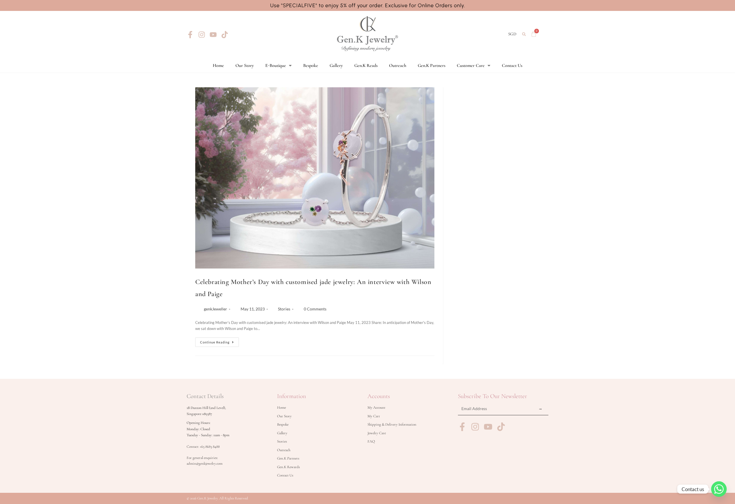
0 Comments (315, 308)
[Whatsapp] (719, 489)
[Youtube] (213, 34)
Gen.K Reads (366, 65)
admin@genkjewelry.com (205, 463)
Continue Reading (219, 340)
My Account (376, 407)
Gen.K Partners (431, 65)
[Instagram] (201, 34)
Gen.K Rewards (288, 467)
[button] (524, 34)
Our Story (244, 65)
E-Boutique (275, 65)
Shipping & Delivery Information (392, 424)
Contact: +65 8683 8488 (203, 446)
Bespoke (310, 65)
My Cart (374, 416)
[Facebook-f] (190, 34)
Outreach (397, 65)
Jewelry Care (377, 433)
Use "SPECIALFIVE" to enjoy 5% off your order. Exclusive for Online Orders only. (367, 5)
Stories (284, 308)
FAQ (371, 441)
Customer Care (471, 65)
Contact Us (512, 65)
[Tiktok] (224, 34)
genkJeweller (215, 308)
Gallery (336, 65)
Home (218, 65)
